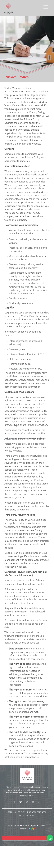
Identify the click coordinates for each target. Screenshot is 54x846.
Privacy (22, 812)
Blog (32, 816)
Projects (24, 816)
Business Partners (36, 812)
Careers (12, 812)
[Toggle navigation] (45, 7)
